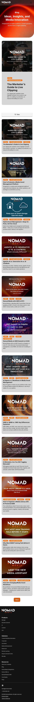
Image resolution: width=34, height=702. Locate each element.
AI (2, 625)
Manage (3, 620)
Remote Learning (5, 651)
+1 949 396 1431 (5, 691)
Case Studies (4, 677)
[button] (30, 3)
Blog (3, 667)
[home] (6, 2)
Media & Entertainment (7, 646)
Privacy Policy (5, 696)
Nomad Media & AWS (6, 674)
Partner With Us (5, 672)
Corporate (4, 641)
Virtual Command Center (7, 653)
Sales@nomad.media (7, 688)
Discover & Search (6, 622)
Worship (4, 656)
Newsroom (4, 648)
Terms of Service (6, 698)
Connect (3, 627)
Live (2, 630)
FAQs (3, 679)
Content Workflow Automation (8, 638)
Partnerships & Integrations (8, 669)
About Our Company (6, 664)
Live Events (4, 643)
